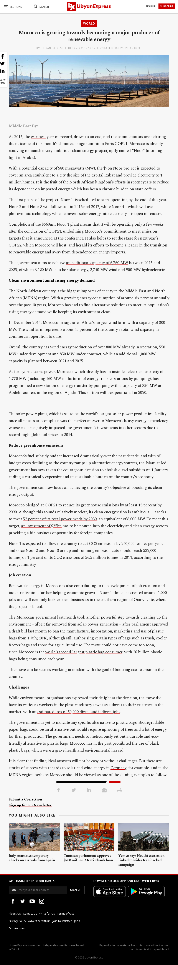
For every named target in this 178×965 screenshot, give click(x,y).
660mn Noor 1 (56, 224)
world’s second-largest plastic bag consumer (83, 652)
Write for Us (47, 913)
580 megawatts (71, 168)
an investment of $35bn (41, 526)
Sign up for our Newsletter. (30, 805)
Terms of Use (65, 913)
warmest (38, 137)
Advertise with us (39, 921)
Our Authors (17, 928)
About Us (15, 913)
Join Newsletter (62, 921)
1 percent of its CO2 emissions (53, 557)
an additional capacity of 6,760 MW (97, 263)
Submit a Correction (25, 799)
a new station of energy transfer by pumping (71, 386)
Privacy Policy (17, 921)
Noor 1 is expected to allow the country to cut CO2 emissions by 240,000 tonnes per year (85, 544)
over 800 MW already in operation (127, 347)
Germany (118, 768)
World (89, 23)
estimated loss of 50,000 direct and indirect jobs (78, 712)
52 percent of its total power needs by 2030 (60, 519)
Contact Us (30, 913)
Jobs (77, 921)
